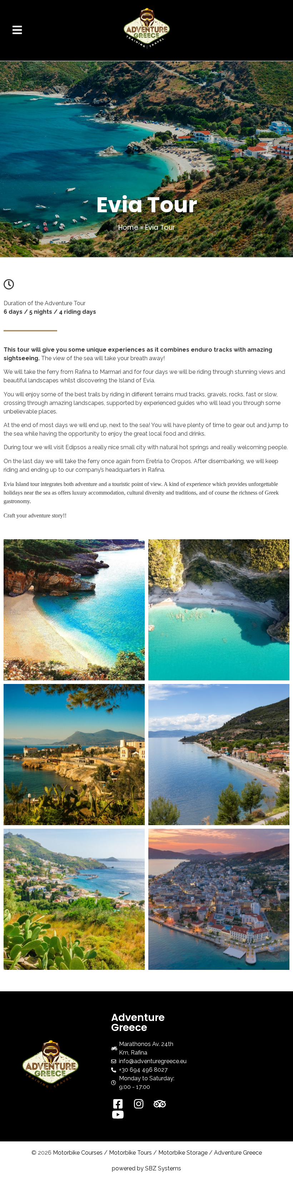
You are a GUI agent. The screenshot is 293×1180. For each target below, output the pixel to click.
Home (128, 227)
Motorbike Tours (130, 1152)
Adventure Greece (238, 1152)
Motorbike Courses (78, 1152)
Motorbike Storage (183, 1152)
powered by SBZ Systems (146, 1168)
